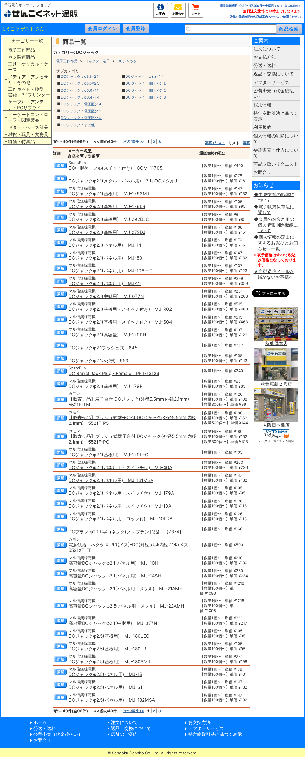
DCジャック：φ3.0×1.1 (80, 90)
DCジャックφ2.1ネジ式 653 (98, 360)
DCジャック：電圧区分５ (81, 111)
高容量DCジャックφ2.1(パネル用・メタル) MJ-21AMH (126, 588)
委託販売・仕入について (275, 152)
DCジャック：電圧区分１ (145, 83)
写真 (246, 143)
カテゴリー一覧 (27, 41)
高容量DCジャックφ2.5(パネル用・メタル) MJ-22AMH (126, 606)
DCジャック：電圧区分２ (145, 90)
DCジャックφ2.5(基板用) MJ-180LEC (109, 636)
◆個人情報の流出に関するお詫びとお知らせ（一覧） (276, 242)
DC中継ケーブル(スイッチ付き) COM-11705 (115, 168)
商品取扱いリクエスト (275, 164)
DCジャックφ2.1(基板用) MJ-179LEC (108, 455)
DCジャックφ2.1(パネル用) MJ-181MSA (111, 480)
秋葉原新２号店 (276, 384)
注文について (266, 48)
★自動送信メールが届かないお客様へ (274, 274)
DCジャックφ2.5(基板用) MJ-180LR (107, 649)
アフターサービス (271, 82)
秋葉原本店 (276, 343)
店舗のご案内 (124, 734)
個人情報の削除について (275, 138)
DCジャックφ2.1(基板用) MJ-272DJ (107, 232)
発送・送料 (264, 65)
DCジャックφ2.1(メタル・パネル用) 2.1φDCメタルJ (123, 181)
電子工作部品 (21, 50)
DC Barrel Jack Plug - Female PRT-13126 (114, 373)
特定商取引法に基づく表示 (275, 116)
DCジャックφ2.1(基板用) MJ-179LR (107, 206)
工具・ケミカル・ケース (28, 66)
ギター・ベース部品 (28, 127)
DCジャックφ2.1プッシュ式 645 (103, 348)
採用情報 (262, 104)
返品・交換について (273, 74)
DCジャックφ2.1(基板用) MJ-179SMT (109, 193)
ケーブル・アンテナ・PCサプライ (26, 104)
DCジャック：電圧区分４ (81, 104)
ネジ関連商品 (21, 57)
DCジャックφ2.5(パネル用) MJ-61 (105, 687)
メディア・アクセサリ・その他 (28, 79)
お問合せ (178, 13)
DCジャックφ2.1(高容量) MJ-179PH (107, 335)
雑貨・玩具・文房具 (28, 134)
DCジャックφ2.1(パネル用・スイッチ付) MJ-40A (120, 467)
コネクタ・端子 (97, 61)
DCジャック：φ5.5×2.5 (80, 83)
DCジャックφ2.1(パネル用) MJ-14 (105, 245)
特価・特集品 (21, 141)
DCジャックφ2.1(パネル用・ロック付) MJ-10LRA (120, 519)
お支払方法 (264, 57)
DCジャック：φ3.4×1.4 (80, 97)
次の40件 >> (133, 141)
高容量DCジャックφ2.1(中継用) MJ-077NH (115, 623)
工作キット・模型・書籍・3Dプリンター (29, 92)
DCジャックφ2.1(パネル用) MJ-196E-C (110, 271)
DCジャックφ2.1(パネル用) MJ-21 (105, 283)
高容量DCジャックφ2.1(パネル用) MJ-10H (113, 563)
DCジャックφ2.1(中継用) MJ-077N (106, 296)
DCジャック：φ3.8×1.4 (144, 76)
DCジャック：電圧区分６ (81, 117)
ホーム (40, 722)
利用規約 (262, 127)
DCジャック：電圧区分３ (145, 97)
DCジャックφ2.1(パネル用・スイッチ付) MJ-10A (120, 506)
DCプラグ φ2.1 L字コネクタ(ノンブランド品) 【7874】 (126, 532)
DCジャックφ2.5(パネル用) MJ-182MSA (112, 700)
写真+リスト (215, 143)
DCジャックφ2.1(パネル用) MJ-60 (105, 258)
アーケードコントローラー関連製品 (28, 117)
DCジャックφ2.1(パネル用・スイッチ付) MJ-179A (121, 493)
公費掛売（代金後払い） (273, 93)
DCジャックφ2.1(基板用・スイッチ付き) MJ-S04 (120, 322)
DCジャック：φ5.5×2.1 (80, 76)
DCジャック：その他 (78, 125)
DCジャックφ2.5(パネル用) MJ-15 (105, 674)
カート (196, 13)
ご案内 (160, 13)
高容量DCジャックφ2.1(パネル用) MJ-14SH (115, 576)
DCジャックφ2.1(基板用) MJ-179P (106, 386)
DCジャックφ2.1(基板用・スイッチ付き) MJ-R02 (120, 309)
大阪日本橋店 (276, 425)
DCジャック (127, 61)
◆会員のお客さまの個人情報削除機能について (276, 224)
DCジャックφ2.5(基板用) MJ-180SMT (110, 661)
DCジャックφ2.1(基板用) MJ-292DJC (109, 219)
